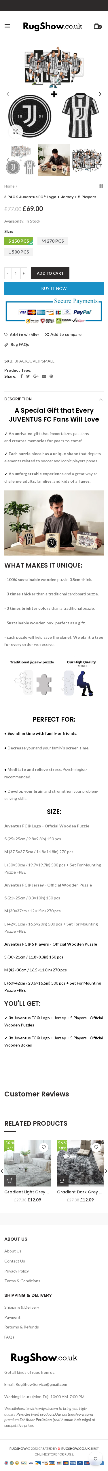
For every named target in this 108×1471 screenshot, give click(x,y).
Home (9, 186)
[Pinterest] (51, 376)
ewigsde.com (47, 1408)
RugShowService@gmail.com (41, 1384)
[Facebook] (21, 376)
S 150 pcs (18, 240)
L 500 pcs (18, 251)
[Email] (44, 376)
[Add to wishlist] (43, 1147)
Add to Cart (50, 273)
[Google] (36, 376)
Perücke (23, 1414)
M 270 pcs (52, 240)
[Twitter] (28, 376)
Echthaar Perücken (36, 1419)
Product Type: (17, 370)
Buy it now (54, 288)
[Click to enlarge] (16, 131)
